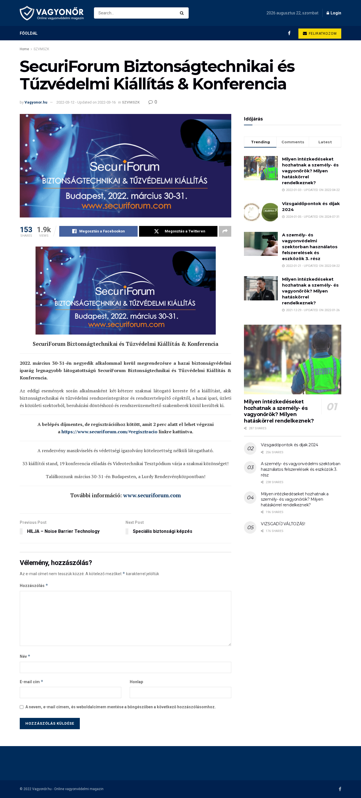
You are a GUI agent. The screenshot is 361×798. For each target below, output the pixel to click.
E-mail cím (31, 681)
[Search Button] (183, 13)
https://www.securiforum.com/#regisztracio (109, 431)
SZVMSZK (41, 49)
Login (335, 13)
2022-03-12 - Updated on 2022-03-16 (86, 102)
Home (24, 49)
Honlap (136, 682)
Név (25, 656)
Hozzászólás (34, 585)
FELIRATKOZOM (322, 34)
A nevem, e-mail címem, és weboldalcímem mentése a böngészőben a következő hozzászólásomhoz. (120, 707)
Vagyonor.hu (36, 102)
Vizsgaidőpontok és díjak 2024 (289, 444)
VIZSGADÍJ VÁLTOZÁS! (283, 523)
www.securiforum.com (152, 495)
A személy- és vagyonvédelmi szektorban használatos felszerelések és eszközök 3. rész (310, 246)
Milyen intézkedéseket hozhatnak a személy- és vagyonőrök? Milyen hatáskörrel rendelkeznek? (310, 170)
